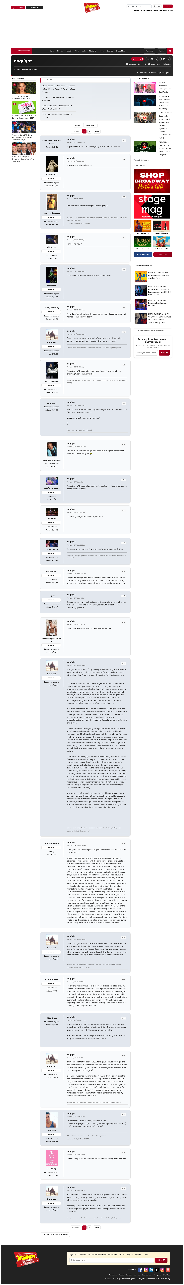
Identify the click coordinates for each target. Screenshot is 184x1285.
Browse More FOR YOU (151, 331)
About (121, 1275)
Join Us (137, 1275)
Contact (129, 1275)
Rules (168, 64)
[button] (170, 51)
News (52, 51)
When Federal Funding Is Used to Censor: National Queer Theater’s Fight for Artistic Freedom (58, 89)
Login (161, 51)
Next (97, 131)
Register (149, 51)
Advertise (113, 1275)
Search (143, 64)
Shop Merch (19, 8)
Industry (69, 51)
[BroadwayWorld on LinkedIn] (151, 1269)
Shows (60, 51)
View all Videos (140, 160)
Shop (102, 51)
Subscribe (90, 125)
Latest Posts (152, 59)
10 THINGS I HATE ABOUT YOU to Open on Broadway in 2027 (24, 111)
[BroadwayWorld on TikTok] (157, 1269)
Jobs (84, 51)
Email (77, 125)
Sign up (164, 353)
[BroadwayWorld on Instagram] (146, 1269)
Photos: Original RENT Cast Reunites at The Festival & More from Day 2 (22, 131)
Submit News (147, 1275)
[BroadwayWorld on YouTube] (168, 1269)
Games (110, 51)
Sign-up (157, 6)
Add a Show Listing (34, 8)
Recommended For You (143, 266)
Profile (51, 179)
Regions (157, 1275)
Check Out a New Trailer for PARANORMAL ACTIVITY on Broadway (164, 102)
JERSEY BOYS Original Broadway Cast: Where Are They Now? (23, 153)
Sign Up (161, 1260)
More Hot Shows (143, 254)
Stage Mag (120, 51)
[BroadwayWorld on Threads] (162, 1269)
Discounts (163, 254)
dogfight (71, 139)
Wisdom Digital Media (131, 1279)
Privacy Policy (164, 1279)
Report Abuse (156, 64)
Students (93, 51)
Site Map (166, 1275)
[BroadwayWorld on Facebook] (140, 1269)
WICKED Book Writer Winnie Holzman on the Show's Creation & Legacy (165, 148)
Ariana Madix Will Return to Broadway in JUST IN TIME (22, 91)
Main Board (138, 59)
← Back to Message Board (25, 69)
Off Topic (165, 59)
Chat (77, 51)
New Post (132, 64)
